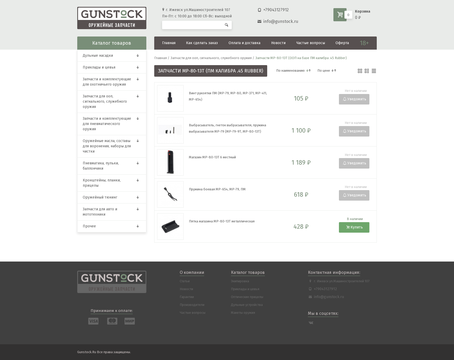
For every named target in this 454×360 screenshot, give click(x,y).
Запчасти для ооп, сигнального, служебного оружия (105, 101)
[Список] (367, 71)
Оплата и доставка (244, 43)
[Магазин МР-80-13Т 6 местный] (231, 171)
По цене (323, 70)
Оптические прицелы (247, 297)
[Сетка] (360, 71)
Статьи (185, 281)
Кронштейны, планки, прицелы (102, 183)
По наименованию (290, 70)
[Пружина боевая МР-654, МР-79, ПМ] (231, 203)
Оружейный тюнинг (100, 197)
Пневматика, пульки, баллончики (101, 166)
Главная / (161, 58)
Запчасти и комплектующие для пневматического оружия (107, 123)
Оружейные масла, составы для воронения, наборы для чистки (107, 146)
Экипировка (240, 281)
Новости (278, 43)
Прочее (89, 226)
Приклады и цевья (99, 67)
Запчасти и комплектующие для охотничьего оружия (107, 82)
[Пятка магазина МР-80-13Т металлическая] (231, 235)
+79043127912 (276, 9)
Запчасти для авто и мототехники (100, 212)
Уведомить (356, 99)
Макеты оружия (243, 313)
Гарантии (187, 297)
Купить (356, 227)
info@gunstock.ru (280, 21)
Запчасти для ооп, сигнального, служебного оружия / (212, 58)
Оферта (342, 43)
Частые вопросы (310, 43)
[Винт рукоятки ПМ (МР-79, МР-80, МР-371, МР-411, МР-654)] (231, 107)
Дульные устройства (247, 305)
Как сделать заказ (202, 43)
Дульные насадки (98, 55)
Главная (169, 43)
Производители (192, 305)
